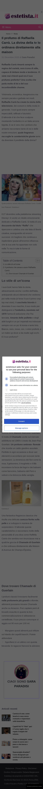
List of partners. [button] (26, 403)
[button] (21, 390)
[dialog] (21, 394)
